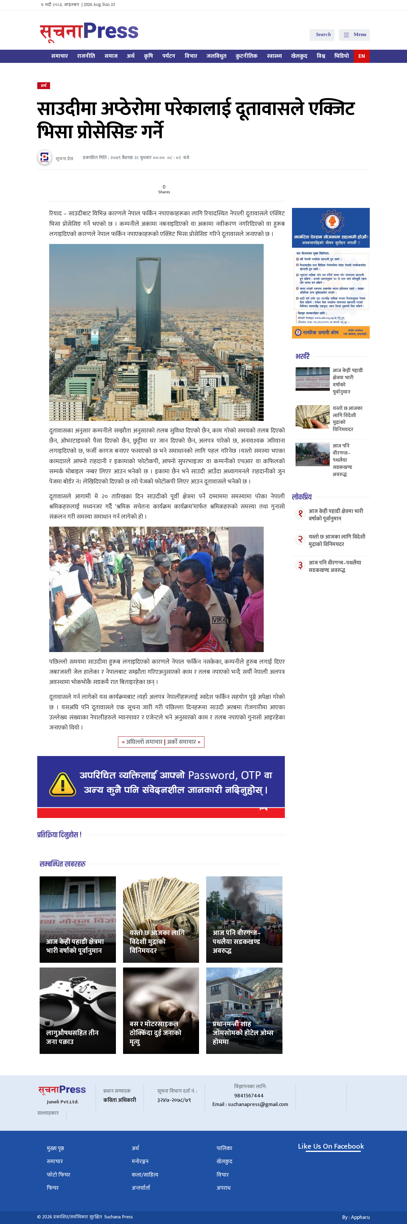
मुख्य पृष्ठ (55, 1148)
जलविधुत (216, 56)
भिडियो (341, 56)
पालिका (224, 1148)
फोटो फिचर (58, 1175)
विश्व (321, 56)
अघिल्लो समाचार (145, 742)
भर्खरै (303, 357)
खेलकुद (299, 56)
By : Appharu (356, 1217)
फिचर (53, 1188)
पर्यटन (168, 56)
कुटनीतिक (246, 56)
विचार (191, 56)
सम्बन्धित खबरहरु (63, 864)
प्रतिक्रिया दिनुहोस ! (59, 835)
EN (361, 56)
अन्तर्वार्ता (141, 1188)
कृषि (148, 56)
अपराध (224, 1188)
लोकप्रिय (302, 497)
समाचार (59, 56)
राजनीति (86, 56)
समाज (111, 56)
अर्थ (131, 56)
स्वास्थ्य (274, 56)
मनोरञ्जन (140, 1161)
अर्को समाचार (182, 742)
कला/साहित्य (145, 1175)
